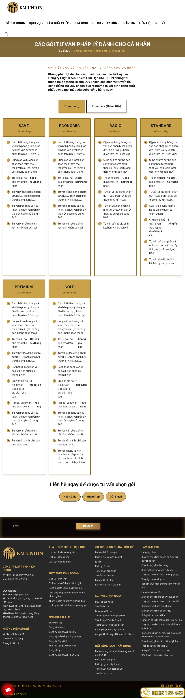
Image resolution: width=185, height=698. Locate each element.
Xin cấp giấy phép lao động (154, 565)
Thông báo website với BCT (154, 646)
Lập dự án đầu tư (103, 611)
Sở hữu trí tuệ (55, 622)
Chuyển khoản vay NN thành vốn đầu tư (114, 634)
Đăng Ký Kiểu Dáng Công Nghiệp (65, 636)
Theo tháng (71, 106)
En (156, 23)
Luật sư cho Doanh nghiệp (62, 552)
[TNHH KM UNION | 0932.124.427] (25, 7)
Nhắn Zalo (69, 496)
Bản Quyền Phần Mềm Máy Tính (157, 655)
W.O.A (23, 693)
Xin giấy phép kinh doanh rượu (156, 611)
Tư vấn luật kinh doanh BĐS (108, 669)
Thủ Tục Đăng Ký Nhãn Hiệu (62, 645)
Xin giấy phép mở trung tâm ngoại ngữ (160, 574)
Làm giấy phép (58, 23)
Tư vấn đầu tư (102, 606)
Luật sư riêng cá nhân (60, 561)
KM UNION (64, 51)
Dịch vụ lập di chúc (104, 580)
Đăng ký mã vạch (57, 627)
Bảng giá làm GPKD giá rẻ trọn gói (65, 588)
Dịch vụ (35, 23)
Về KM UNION (15, 23)
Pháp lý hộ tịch (102, 566)
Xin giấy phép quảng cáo (153, 579)
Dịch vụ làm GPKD (58, 579)
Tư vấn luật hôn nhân (105, 571)
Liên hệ (144, 23)
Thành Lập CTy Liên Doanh (108, 620)
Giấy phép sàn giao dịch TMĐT (156, 650)
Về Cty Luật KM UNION (14, 634)
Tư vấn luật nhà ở (103, 673)
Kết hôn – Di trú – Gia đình (108, 584)
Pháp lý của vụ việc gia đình (108, 557)
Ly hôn (112, 23)
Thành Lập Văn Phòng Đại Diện (110, 615)
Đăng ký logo (55, 650)
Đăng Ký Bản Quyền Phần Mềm (64, 655)
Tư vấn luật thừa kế (104, 575)
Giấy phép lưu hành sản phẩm (156, 606)
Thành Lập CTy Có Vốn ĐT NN (109, 625)
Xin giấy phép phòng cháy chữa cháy (159, 597)
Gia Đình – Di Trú (88, 23)
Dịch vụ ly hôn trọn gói (106, 552)
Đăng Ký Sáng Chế (58, 641)
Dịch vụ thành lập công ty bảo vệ (157, 570)
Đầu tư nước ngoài (104, 602)
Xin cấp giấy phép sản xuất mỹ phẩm (159, 641)
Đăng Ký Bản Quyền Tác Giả (62, 632)
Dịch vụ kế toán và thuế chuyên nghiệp (68, 605)
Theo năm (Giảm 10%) (106, 106)
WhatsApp (93, 496)
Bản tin (129, 23)
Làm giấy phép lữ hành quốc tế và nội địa (161, 620)
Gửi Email (116, 496)
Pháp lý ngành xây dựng (107, 664)
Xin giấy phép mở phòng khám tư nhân (160, 601)
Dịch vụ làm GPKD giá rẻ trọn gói (65, 583)
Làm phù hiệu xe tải (151, 592)
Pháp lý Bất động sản (105, 659)
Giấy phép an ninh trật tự (153, 615)
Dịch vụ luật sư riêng (59, 557)
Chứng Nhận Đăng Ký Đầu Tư (109, 629)
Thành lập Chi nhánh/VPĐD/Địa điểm (67, 601)
